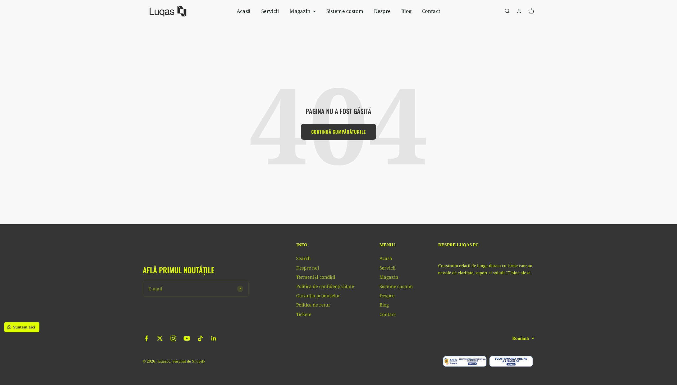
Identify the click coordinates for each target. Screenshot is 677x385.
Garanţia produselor (318, 296)
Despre (382, 11)
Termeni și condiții (315, 277)
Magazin (300, 11)
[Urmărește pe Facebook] (146, 338)
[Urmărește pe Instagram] (173, 338)
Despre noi (307, 268)
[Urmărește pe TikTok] (200, 338)
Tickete (304, 314)
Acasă (243, 11)
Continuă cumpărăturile (338, 131)
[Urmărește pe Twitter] (159, 338)
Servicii (270, 11)
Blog (406, 11)
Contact (431, 11)
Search (303, 258)
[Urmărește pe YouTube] (186, 338)
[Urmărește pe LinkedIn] (213, 338)
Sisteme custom (344, 11)
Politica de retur (313, 305)
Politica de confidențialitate (325, 286)
